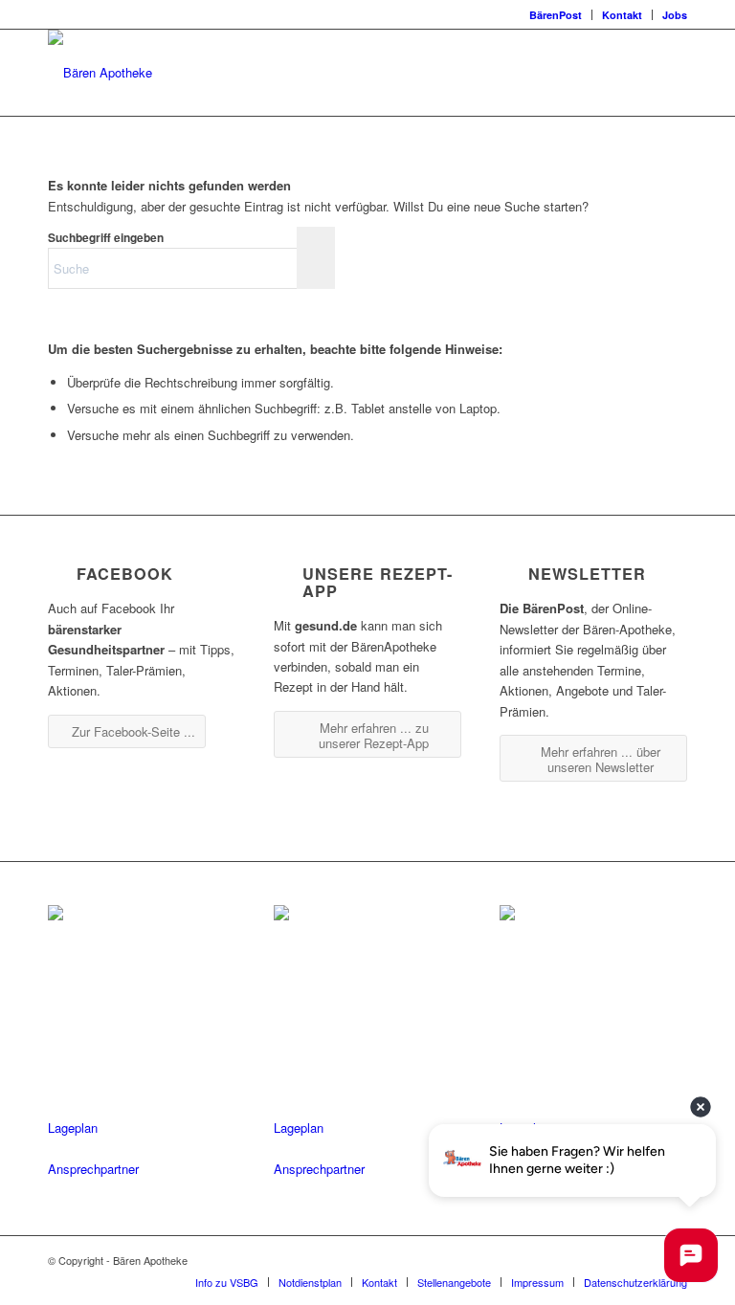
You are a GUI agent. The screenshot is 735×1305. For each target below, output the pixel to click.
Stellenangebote (454, 1282)
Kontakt (622, 15)
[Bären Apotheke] (100, 73)
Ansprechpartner (93, 1169)
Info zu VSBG (226, 1282)
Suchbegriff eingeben (106, 238)
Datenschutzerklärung (635, 1282)
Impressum (537, 1282)
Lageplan (73, 1127)
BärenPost (555, 15)
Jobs (674, 15)
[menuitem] (556, 15)
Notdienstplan (310, 1282)
